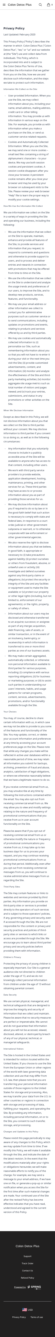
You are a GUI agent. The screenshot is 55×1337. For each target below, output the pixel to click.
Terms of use (37, 1317)
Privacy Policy (19, 1317)
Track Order (27, 1263)
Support (27, 1256)
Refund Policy (27, 1278)
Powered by (20, 1287)
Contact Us (27, 1270)
